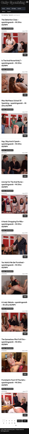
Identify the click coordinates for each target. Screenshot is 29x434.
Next (25, 421)
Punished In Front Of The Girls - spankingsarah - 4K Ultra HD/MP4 (13, 382)
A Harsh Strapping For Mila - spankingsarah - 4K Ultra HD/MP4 (12, 224)
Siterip (3, 28)
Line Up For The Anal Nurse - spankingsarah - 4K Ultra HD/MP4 (12, 184)
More (25, 55)
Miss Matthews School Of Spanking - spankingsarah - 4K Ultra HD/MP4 (13, 103)
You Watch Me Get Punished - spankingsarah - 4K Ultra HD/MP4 (13, 265)
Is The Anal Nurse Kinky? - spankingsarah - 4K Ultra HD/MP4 (11, 63)
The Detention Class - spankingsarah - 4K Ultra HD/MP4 (11, 22)
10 (14, 423)
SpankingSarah (9, 28)
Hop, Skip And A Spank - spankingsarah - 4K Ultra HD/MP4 (11, 144)
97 (15, 425)
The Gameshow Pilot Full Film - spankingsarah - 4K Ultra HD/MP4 (13, 342)
